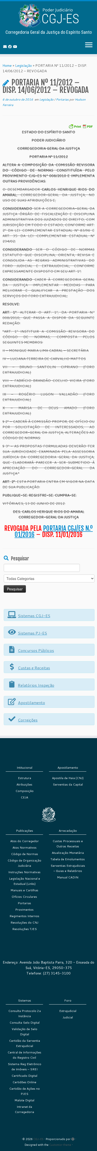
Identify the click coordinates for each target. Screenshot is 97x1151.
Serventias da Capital (68, 784)
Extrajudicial (67, 1011)
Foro (67, 1000)
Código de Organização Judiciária (24, 863)
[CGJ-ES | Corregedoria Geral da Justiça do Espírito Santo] (48, 15)
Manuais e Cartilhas (24, 890)
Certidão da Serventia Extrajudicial (24, 1043)
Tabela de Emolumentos (67, 859)
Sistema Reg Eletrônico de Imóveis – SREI (24, 1066)
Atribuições (24, 784)
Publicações (24, 830)
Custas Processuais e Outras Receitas (67, 843)
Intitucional (24, 767)
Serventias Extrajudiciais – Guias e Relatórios (67, 868)
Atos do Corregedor (24, 841)
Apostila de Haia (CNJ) (68, 778)
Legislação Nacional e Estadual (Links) (24, 881)
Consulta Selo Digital (24, 1022)
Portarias (62, 99)
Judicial (68, 1017)
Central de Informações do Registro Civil (24, 1055)
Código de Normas (24, 854)
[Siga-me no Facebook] (10, 46)
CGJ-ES (38, 1139)
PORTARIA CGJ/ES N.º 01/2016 (54, 531)
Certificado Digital (24, 1076)
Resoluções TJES (24, 929)
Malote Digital (24, 1100)
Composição (24, 791)
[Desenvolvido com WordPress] (73, 1138)
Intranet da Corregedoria (24, 1109)
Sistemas (24, 1000)
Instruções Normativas (24, 872)
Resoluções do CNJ (24, 922)
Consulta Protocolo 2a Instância (24, 1013)
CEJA (24, 797)
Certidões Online (24, 1082)
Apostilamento (67, 767)
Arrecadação (68, 830)
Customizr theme (60, 1145)
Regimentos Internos (24, 916)
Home (7, 65)
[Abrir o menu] (89, 45)
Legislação (23, 65)
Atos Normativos (24, 847)
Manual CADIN (67, 877)
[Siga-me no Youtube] (16, 46)
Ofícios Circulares (24, 897)
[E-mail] (5, 46)
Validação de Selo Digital (24, 1031)
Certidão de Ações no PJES (24, 1091)
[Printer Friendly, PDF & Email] (81, 126)
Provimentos (24, 909)
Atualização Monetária (68, 853)
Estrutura (24, 778)
